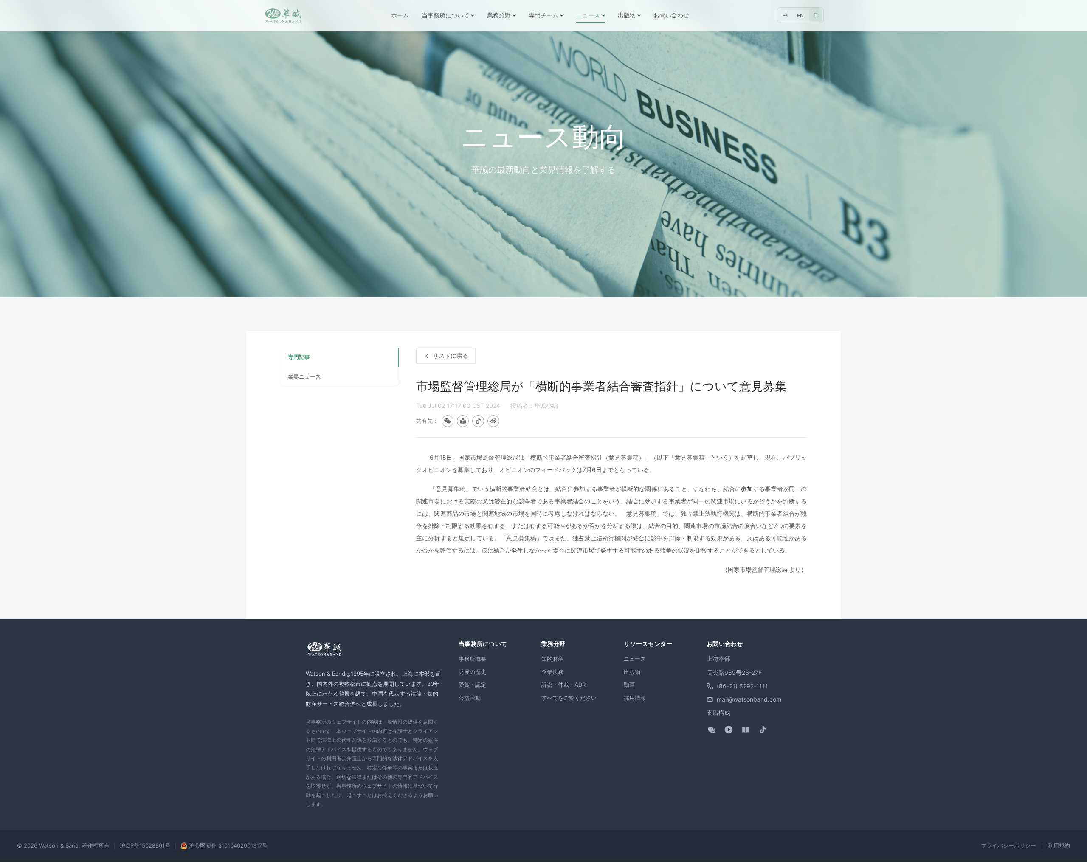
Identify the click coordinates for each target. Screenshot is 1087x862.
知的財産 (552, 658)
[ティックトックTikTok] (763, 729)
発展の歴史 (472, 671)
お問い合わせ (671, 15)
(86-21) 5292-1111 (742, 686)
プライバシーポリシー (1008, 845)
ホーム (400, 15)
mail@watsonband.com (749, 699)
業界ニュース (304, 376)
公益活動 (470, 697)
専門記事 (299, 357)
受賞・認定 (472, 684)
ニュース (635, 658)
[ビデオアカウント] (729, 729)
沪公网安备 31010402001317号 (228, 845)
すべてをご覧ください (569, 697)
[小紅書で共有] (463, 421)
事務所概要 (472, 658)
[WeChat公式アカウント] (712, 729)
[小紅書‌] (746, 729)
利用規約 (1059, 845)
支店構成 (718, 712)
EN (800, 15)
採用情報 (635, 697)
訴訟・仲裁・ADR (563, 684)
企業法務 (552, 671)
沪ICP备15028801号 (145, 845)
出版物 (632, 671)
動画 (629, 684)
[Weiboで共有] (493, 421)
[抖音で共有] (478, 421)
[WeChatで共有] (447, 421)
